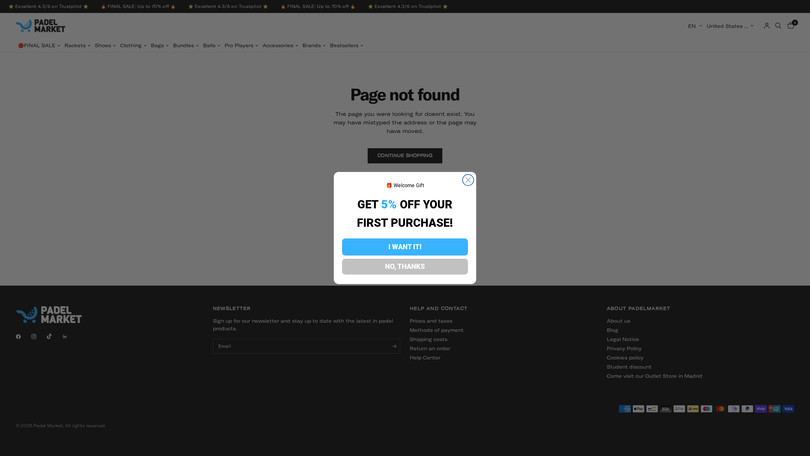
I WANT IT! (405, 247)
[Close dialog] (468, 180)
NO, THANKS (405, 266)
